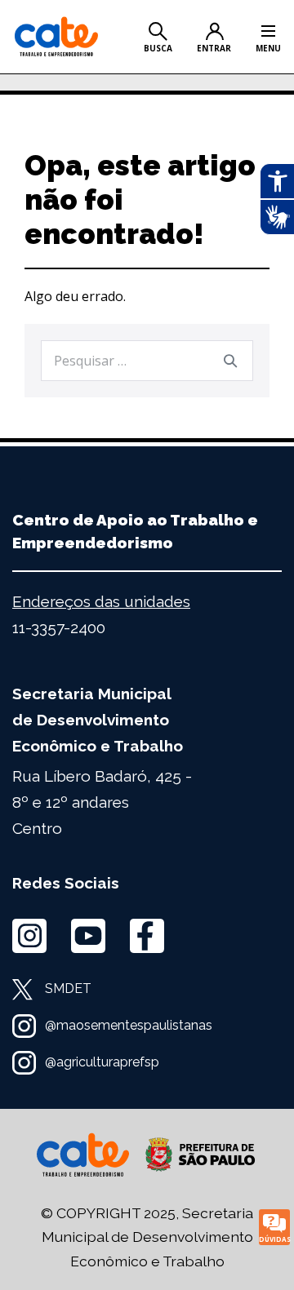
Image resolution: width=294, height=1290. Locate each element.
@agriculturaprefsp (102, 1062)
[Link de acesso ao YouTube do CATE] (88, 936)
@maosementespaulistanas (128, 1025)
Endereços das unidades (101, 601)
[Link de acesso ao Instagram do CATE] (29, 936)
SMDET (68, 988)
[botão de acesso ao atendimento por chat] (274, 1227)
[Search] (230, 360)
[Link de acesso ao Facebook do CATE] (147, 936)
